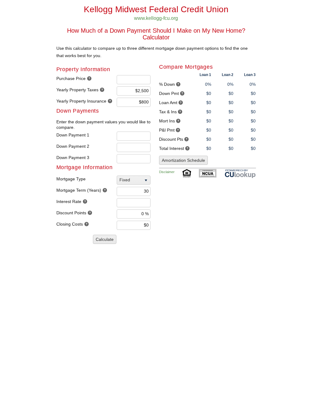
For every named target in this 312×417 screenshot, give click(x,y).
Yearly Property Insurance (81, 101)
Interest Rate (68, 201)
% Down (167, 84)
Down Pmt (169, 93)
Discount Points (71, 212)
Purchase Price (71, 78)
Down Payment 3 (72, 157)
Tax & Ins (168, 111)
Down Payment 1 (72, 134)
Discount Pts (171, 139)
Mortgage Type (71, 178)
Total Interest (171, 148)
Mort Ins (167, 120)
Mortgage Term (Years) (78, 190)
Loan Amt (168, 102)
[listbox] (134, 180)
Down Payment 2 (72, 146)
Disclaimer (167, 172)
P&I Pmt (167, 130)
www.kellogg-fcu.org (156, 18)
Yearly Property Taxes (77, 89)
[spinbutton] (133, 79)
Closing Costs (69, 224)
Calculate (105, 239)
